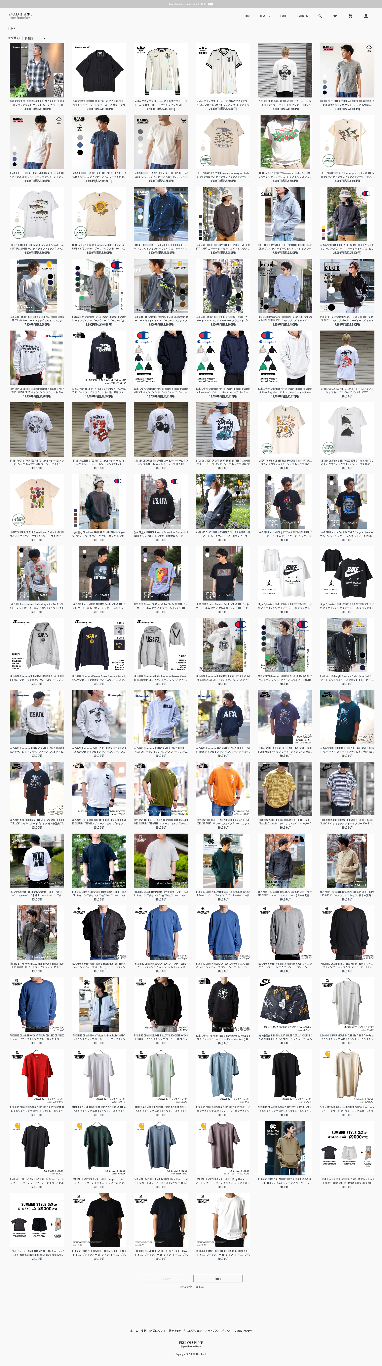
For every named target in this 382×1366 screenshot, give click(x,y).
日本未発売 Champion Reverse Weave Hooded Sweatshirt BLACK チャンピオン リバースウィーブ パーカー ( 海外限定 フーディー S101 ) (161, 390)
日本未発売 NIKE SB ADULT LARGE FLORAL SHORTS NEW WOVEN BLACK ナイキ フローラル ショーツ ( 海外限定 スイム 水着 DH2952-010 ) (285, 1037)
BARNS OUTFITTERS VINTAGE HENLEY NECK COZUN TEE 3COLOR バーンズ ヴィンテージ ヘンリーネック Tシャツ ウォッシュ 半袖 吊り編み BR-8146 (99, 174)
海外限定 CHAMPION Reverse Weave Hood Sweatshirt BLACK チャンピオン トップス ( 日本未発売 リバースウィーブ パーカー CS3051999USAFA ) (161, 534)
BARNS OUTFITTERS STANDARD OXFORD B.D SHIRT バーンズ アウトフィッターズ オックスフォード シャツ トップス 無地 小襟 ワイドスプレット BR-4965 (161, 246)
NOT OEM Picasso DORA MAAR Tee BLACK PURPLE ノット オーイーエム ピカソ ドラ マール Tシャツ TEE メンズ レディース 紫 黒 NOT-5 (161, 606)
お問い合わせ (243, 1330)
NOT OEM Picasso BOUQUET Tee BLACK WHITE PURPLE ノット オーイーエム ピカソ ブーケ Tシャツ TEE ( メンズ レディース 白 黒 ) (285, 534)
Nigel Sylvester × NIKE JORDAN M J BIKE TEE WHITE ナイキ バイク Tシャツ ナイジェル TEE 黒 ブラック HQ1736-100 (285, 606)
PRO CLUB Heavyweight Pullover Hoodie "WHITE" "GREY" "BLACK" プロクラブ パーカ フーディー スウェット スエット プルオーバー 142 (347, 318)
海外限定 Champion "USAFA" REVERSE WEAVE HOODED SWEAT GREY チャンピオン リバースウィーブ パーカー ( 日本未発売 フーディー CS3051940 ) (161, 749)
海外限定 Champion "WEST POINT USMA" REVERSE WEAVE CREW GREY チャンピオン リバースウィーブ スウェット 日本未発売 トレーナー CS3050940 (99, 749)
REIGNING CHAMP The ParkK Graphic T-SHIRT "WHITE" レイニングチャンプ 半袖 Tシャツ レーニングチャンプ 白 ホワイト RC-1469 (37, 893)
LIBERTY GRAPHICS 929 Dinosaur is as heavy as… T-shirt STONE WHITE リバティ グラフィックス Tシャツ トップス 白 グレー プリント (223, 174)
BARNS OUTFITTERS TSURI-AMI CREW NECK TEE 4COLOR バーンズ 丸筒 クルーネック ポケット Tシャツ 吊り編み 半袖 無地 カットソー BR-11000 (37, 174)
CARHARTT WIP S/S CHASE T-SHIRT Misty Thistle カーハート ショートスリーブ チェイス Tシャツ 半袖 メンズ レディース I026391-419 (223, 1181)
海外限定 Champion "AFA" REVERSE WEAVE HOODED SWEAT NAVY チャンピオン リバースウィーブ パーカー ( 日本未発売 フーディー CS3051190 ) (223, 749)
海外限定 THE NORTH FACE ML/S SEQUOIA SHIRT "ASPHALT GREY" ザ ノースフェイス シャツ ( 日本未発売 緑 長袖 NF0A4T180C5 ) (285, 893)
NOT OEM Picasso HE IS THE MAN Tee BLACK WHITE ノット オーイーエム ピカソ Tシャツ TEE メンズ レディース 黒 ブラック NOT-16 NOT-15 (99, 606)
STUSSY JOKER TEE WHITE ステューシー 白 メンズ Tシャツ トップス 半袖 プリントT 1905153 (347, 390)
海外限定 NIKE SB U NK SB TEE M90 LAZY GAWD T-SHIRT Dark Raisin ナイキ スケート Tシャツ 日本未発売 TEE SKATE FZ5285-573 (285, 749)
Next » (218, 1278)
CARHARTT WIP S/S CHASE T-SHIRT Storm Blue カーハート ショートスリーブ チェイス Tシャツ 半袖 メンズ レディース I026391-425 (161, 1181)
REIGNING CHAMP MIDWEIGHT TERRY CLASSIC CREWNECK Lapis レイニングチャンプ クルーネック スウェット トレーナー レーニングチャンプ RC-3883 (37, 1037)
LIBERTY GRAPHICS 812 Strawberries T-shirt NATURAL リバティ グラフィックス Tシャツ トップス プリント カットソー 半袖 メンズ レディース (285, 174)
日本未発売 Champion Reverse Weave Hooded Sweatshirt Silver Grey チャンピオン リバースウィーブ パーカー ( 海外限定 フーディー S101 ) (285, 390)
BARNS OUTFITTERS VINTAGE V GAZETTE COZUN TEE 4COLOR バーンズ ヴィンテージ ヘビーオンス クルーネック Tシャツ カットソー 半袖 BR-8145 (161, 174)
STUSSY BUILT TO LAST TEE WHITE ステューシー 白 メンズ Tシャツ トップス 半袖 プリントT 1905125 (285, 102)
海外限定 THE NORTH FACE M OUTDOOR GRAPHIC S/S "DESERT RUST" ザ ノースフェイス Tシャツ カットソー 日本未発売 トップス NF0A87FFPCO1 (223, 821)
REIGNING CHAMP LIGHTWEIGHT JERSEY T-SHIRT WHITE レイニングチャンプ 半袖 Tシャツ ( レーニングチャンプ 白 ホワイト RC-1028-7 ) (223, 1252)
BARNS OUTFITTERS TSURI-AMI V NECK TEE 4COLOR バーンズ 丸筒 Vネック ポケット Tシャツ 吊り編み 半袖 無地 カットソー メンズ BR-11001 (347, 103)
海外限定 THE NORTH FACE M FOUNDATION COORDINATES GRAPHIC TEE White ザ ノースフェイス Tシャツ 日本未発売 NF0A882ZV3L (99, 821)
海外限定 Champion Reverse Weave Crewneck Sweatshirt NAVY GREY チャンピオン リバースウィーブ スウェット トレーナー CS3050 (99, 678)
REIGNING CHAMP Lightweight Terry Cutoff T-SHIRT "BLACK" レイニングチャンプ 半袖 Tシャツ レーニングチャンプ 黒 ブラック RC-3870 (99, 893)
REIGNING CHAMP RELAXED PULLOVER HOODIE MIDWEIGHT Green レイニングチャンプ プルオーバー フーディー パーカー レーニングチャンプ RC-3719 (223, 893)
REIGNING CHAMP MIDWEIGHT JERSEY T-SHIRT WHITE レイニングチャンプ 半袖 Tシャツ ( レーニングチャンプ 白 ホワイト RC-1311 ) (99, 1109)
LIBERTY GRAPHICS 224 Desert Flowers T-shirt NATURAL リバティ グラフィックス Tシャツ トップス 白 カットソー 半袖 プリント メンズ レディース (37, 534)
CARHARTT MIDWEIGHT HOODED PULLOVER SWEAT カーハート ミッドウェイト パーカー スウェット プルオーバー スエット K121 (223, 318)
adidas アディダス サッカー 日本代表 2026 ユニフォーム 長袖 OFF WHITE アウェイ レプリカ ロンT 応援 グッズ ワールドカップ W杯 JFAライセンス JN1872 (161, 103)
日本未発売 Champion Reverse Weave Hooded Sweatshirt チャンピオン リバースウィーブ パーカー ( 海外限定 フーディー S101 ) (99, 318)
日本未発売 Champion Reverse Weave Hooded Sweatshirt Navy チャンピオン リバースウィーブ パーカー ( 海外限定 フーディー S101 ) (223, 390)
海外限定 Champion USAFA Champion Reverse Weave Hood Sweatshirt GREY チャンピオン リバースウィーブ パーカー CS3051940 (161, 678)
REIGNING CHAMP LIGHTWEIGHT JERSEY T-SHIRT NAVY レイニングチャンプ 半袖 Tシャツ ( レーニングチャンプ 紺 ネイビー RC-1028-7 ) (161, 1252)
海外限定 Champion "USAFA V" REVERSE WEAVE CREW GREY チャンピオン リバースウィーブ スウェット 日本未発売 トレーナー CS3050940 (37, 749)
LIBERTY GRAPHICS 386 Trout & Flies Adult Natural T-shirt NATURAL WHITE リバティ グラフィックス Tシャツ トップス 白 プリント (37, 246)
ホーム (134, 1330)
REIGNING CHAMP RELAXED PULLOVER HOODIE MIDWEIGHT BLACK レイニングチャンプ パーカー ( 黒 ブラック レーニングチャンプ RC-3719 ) (161, 1037)
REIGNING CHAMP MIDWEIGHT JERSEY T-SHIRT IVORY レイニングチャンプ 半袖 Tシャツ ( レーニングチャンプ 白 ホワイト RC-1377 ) (347, 1037)
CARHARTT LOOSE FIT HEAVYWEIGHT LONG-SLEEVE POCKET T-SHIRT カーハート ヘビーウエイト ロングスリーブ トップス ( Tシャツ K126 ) (223, 246)
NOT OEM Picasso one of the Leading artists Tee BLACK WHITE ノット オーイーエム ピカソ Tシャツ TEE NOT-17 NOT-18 (37, 606)
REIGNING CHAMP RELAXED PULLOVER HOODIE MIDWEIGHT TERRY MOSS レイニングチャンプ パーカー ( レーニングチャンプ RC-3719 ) (285, 1181)
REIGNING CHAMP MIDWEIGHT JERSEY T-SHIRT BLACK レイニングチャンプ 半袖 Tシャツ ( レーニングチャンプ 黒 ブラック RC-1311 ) (285, 1109)
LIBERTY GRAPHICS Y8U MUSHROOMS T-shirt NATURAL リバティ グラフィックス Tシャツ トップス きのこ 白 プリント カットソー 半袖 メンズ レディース (285, 462)
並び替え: (14, 38)
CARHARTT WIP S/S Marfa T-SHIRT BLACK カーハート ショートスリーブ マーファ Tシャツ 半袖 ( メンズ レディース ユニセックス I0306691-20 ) (37, 1181)
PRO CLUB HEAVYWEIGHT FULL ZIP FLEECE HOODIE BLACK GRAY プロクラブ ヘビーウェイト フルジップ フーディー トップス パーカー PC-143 (285, 246)
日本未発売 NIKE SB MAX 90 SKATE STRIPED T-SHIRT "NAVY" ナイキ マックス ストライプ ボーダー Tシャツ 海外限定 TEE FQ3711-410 (347, 821)
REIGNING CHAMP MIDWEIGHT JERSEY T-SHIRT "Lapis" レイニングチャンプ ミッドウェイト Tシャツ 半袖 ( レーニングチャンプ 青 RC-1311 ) (161, 965)
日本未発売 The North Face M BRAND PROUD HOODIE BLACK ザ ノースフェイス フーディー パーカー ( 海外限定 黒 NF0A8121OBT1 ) (223, 1037)
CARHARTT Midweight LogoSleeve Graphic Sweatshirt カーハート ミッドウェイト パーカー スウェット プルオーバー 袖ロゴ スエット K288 (161, 318)
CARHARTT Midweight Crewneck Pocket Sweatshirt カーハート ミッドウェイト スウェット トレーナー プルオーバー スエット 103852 (347, 678)
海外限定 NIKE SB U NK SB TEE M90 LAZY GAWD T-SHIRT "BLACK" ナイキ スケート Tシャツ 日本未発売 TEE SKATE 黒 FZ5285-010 (37, 821)
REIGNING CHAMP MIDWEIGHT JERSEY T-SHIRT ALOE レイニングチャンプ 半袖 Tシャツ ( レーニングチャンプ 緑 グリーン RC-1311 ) (161, 1109)
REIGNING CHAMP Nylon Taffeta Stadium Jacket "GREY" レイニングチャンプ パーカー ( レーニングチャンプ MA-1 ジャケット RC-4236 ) (99, 1037)
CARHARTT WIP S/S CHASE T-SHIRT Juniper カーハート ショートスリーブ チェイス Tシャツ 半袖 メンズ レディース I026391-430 (99, 1181)
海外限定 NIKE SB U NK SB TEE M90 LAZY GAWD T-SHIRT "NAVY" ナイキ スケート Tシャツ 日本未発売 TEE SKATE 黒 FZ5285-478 (347, 749)
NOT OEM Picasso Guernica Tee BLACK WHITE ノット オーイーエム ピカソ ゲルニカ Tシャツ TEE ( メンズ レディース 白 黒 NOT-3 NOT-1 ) (223, 606)
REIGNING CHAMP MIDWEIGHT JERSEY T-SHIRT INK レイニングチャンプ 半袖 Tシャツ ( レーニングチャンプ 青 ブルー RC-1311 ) (223, 1109)
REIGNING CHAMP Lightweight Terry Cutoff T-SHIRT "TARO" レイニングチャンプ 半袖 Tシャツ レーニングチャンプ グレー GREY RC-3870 (161, 893)
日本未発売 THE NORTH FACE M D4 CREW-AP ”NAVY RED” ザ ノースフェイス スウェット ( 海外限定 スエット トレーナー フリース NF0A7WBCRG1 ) (99, 390)
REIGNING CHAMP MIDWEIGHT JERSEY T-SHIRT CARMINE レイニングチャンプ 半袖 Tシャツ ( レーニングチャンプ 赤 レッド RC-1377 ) (37, 1109)
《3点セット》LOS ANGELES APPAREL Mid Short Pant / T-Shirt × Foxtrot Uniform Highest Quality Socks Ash (347, 1180)
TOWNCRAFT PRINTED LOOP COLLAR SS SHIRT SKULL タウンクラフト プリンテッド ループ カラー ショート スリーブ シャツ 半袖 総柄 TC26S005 (99, 103)
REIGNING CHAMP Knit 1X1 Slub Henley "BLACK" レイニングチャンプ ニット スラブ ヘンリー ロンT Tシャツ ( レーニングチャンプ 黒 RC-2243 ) (347, 965)
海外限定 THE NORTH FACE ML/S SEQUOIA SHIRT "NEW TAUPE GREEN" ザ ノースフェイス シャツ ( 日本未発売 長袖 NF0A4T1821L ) (37, 965)
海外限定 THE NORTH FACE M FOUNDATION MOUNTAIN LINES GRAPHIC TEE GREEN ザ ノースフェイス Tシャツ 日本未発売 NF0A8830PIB (161, 821)
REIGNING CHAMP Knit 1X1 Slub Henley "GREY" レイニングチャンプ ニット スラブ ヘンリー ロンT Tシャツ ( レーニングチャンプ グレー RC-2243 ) (285, 965)
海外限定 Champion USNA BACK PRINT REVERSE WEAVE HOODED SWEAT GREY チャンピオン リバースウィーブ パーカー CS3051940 (223, 678)
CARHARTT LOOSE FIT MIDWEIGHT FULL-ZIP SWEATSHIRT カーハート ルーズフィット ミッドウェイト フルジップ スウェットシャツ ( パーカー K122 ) (223, 534)
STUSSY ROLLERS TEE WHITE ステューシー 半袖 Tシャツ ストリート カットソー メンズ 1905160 (99, 462)
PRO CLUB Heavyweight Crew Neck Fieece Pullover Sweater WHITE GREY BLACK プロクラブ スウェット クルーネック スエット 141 (285, 318)
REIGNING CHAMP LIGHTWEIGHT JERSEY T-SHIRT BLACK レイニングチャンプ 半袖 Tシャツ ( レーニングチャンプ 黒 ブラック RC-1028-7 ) (99, 1252)
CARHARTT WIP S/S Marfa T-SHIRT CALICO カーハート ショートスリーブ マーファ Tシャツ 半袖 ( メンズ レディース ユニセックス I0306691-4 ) (347, 1109)
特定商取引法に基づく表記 (185, 1330)
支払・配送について (153, 1330)
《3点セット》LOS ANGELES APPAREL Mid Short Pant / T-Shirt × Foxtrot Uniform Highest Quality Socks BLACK (37, 1252)
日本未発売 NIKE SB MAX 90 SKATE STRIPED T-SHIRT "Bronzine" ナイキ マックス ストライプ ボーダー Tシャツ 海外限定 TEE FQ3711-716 (285, 821)
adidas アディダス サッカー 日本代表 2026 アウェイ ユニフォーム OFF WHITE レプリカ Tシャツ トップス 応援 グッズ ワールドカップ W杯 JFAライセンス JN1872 (223, 102)
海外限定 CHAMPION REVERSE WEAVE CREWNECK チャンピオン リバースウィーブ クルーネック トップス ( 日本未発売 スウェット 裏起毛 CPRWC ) (99, 534)
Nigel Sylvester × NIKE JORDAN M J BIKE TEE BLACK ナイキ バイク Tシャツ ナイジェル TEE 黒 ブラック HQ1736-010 (347, 606)
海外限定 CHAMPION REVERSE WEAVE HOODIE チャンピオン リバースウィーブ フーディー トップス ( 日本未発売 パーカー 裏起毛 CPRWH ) (347, 246)
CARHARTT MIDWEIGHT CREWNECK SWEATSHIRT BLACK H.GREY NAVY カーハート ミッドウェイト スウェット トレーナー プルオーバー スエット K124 (37, 318)
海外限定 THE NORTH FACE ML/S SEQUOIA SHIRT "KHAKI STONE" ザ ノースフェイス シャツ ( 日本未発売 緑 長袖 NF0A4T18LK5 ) (347, 893)
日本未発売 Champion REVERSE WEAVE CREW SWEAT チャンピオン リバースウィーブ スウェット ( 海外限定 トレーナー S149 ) (285, 678)
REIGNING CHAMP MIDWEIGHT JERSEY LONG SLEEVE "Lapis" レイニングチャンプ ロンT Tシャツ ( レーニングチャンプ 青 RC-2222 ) (223, 965)
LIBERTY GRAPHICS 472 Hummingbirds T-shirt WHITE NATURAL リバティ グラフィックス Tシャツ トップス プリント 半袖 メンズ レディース (347, 174)
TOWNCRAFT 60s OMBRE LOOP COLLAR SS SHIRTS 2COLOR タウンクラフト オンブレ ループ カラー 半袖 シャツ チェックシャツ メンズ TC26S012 (37, 103)
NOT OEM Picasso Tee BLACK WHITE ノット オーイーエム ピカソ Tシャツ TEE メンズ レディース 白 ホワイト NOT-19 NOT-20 (347, 534)
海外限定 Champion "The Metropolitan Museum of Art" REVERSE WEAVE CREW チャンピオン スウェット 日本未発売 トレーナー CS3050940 (37, 390)
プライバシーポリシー (219, 1330)
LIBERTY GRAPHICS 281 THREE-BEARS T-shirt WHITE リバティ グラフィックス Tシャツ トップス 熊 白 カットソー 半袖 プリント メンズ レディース (347, 462)
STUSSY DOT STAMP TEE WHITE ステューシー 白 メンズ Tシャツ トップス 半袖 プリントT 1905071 (37, 462)
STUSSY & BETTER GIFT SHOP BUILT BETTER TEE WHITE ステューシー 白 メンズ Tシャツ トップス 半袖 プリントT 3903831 (223, 462)
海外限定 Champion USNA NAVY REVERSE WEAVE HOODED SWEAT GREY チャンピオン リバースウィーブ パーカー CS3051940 (37, 678)
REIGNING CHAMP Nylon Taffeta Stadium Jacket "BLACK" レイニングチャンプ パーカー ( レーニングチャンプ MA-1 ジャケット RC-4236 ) (99, 965)
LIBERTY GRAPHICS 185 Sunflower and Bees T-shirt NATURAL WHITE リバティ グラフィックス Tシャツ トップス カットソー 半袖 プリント (99, 246)
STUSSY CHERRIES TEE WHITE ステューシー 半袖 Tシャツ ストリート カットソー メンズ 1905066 (161, 462)
